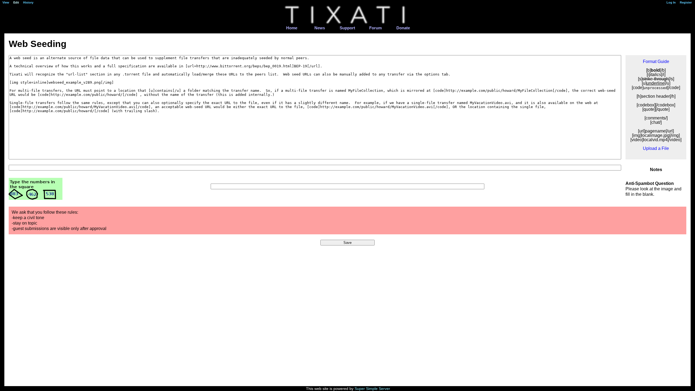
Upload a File (656, 148)
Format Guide (656, 61)
